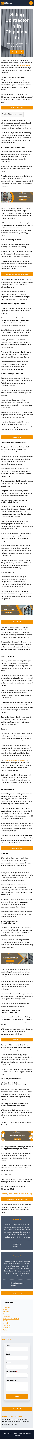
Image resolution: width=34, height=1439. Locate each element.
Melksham (16, 1194)
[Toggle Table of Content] (19, 114)
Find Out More (17, 848)
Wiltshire (6, 1330)
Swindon (6, 1323)
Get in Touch (17, 622)
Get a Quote (16, 52)
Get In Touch (17, 1409)
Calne (10, 1194)
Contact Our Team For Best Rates (17, 274)
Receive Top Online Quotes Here (17, 1199)
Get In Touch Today (17, 107)
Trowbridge (7, 1316)
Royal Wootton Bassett (11, 1318)
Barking (29, 1194)
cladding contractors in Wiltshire (14, 760)
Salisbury (6, 1327)
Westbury (6, 1321)
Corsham (4, 1194)
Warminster (7, 1325)
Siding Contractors (24, 65)
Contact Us (17, 1039)
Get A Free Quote (17, 1293)
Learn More (17, 437)
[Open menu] (31, 3)
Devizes (23, 1194)
